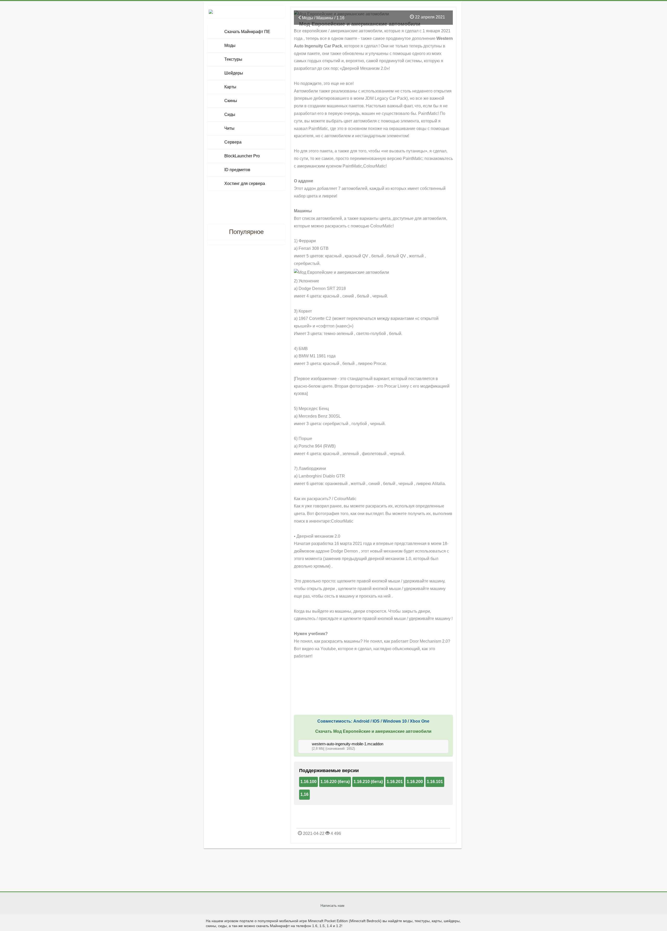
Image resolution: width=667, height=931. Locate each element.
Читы (229, 128)
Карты (230, 87)
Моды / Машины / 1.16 (323, 18)
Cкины (230, 100)
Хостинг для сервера (244, 183)
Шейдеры (233, 73)
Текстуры (233, 59)
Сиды (229, 114)
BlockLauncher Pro (242, 156)
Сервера (233, 142)
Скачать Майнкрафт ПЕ (247, 31)
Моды (230, 45)
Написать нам (332, 905)
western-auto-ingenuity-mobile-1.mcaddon (347, 744)
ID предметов (237, 169)
